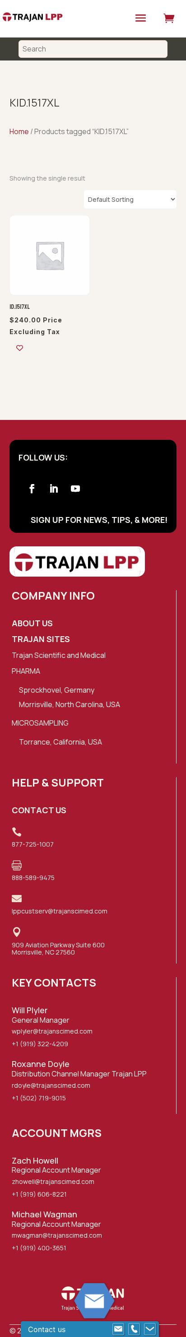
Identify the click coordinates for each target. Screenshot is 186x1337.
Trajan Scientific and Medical (59, 655)
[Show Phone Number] (134, 1329)
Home (19, 131)
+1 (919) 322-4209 (40, 1043)
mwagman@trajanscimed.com (57, 1235)
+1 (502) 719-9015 (39, 1098)
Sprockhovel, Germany (56, 690)
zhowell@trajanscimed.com (53, 1181)
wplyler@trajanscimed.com (52, 1031)
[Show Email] (118, 1329)
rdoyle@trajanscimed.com (51, 1085)
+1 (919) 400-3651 (39, 1248)
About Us (32, 623)
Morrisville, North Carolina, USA (69, 704)
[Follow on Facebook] (32, 489)
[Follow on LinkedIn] (54, 489)
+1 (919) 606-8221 (39, 1194)
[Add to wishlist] (19, 348)
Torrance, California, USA (60, 742)
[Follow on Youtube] (75, 489)
